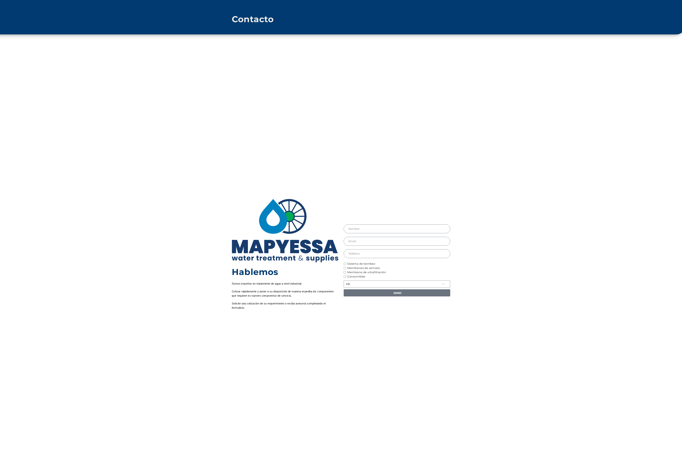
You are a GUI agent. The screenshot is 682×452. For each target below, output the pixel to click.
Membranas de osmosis (363, 268)
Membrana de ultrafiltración (366, 272)
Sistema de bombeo (361, 263)
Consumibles (356, 276)
